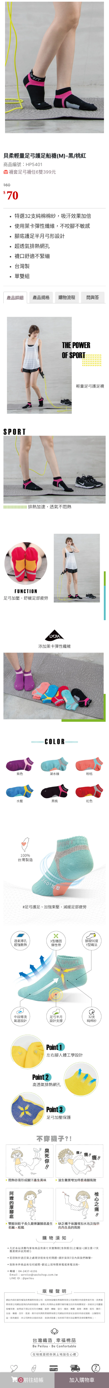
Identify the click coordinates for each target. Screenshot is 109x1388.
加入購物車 (81, 1380)
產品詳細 (15, 297)
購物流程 (66, 297)
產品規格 (41, 297)
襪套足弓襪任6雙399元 (32, 172)
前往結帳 (31, 1380)
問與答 (92, 297)
